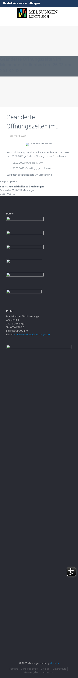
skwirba (54, 663)
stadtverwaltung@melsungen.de (32, 334)
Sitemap (45, 668)
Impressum (48, 672)
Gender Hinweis (29, 668)
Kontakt (13, 668)
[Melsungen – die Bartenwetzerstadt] (39, 13)
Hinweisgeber (31, 672)
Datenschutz (59, 668)
